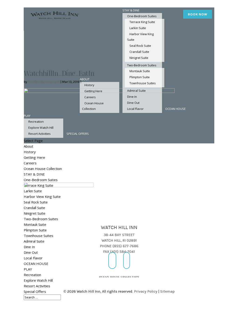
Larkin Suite (137, 28)
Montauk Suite (35, 224)
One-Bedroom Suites (142, 16)
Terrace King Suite (142, 22)
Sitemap (167, 291)
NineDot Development (44, 82)
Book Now (197, 14)
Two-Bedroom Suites (41, 219)
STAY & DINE (130, 10)
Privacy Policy (145, 291)
